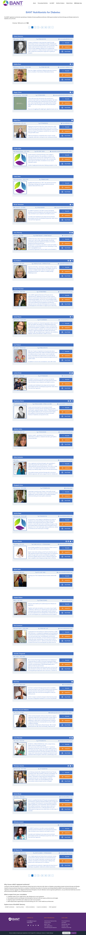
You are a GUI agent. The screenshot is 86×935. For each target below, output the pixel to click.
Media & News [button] (69, 3)
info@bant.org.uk (32, 921)
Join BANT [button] (52, 3)
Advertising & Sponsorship (50, 921)
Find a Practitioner (66, 921)
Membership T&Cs (66, 924)
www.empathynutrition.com (65, 572)
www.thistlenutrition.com (66, 516)
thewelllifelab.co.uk (67, 123)
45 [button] (42, 27)
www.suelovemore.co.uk (66, 628)
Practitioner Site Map (66, 927)
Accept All (74, 933)
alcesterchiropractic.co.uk (66, 291)
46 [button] (45, 27)
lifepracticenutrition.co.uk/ (65, 544)
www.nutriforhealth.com (66, 432)
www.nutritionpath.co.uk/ (66, 460)
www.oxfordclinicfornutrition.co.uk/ (63, 95)
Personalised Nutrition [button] (43, 3)
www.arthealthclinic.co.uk (65, 825)
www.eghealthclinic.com (66, 39)
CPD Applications (48, 926)
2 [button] (35, 27)
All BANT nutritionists (9, 907)
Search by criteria (20, 907)
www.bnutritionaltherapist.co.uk (64, 207)
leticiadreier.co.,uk (67, 376)
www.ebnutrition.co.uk (66, 797)
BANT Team (47, 924)
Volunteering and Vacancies (50, 927)
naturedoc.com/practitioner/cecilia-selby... (62, 151)
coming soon (69, 488)
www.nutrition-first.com (66, 853)
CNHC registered (52, 907)
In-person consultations (42, 907)
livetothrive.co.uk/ (68, 235)
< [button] (29, 27)
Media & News (47, 922)
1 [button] (32, 27)
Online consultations (30, 907)
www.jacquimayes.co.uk (66, 320)
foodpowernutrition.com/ (66, 741)
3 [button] (38, 27)
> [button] (52, 27)
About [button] (34, 3)
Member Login (65, 926)
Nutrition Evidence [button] (60, 3)
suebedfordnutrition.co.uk (65, 263)
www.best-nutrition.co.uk (65, 67)
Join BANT (64, 922)
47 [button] (49, 27)
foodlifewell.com (68, 600)
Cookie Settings (66, 933)
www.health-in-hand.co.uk (65, 404)
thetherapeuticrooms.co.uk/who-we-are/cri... (61, 712)
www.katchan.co (68, 684)
